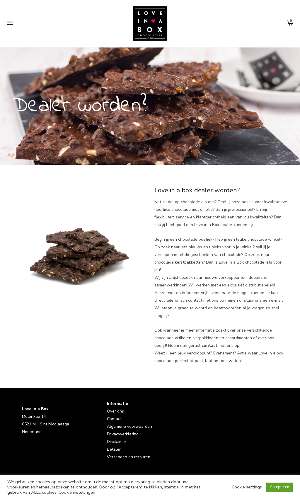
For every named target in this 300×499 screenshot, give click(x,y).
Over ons (115, 411)
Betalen (114, 449)
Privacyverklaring (123, 434)
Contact (114, 419)
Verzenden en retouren (128, 457)
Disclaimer (116, 441)
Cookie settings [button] (247, 487)
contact (209, 345)
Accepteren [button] (279, 487)
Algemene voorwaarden (129, 426)
